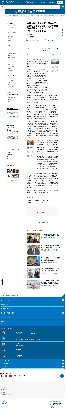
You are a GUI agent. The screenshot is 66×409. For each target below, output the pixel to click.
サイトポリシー (5, 385)
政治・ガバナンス (11, 25)
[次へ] (64, 15)
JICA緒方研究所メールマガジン (13, 89)
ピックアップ (10, 38)
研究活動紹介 (10, 23)
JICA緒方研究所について (12, 94)
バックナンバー (16, 118)
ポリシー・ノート (11, 55)
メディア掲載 (10, 80)
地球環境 (9, 34)
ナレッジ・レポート (12, 62)
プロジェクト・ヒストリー (13, 64)
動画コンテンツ (11, 86)
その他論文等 (10, 70)
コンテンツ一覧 (5, 360)
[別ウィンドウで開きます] (37, 212)
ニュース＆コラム (11, 75)
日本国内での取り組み (7, 313)
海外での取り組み (6, 309)
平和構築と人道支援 (12, 32)
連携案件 (9, 40)
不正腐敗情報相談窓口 (6, 394)
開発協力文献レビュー (12, 60)
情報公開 (3, 392)
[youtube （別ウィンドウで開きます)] (10, 376)
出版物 (8, 45)
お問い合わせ (4, 367)
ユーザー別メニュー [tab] (9, 328)
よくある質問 (4, 363)
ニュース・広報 (5, 317)
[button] (13, 116)
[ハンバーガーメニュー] (62, 6)
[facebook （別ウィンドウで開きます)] (6, 376)
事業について (5, 304)
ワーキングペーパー (12, 53)
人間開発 (9, 30)
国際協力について (6, 321)
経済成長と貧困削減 (12, 27)
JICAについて (5, 300)
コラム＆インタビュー (12, 82)
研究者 (8, 73)
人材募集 (9, 101)
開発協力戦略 (10, 36)
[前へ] (62, 15)
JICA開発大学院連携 (12, 42)
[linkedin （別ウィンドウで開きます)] (15, 376)
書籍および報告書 (11, 57)
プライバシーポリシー (26, 2)
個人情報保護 (4, 389)
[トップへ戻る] (62, 376)
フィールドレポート (12, 66)
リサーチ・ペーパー (12, 48)
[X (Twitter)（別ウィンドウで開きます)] (1, 376)
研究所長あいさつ (11, 97)
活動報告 (9, 99)
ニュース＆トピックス (12, 78)
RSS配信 (9, 92)
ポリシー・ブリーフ (12, 68)
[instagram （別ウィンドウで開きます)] (20, 376)
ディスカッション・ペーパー (13, 50)
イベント (9, 84)
